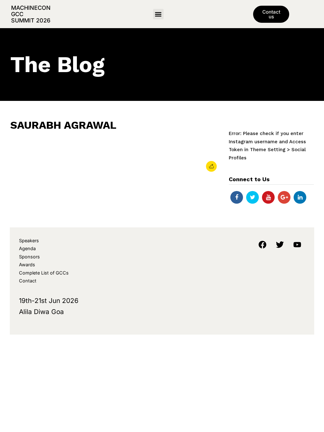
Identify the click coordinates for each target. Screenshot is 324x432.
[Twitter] (252, 197)
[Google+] (284, 197)
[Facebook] (236, 197)
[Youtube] (268, 197)
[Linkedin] (300, 197)
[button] (158, 14)
